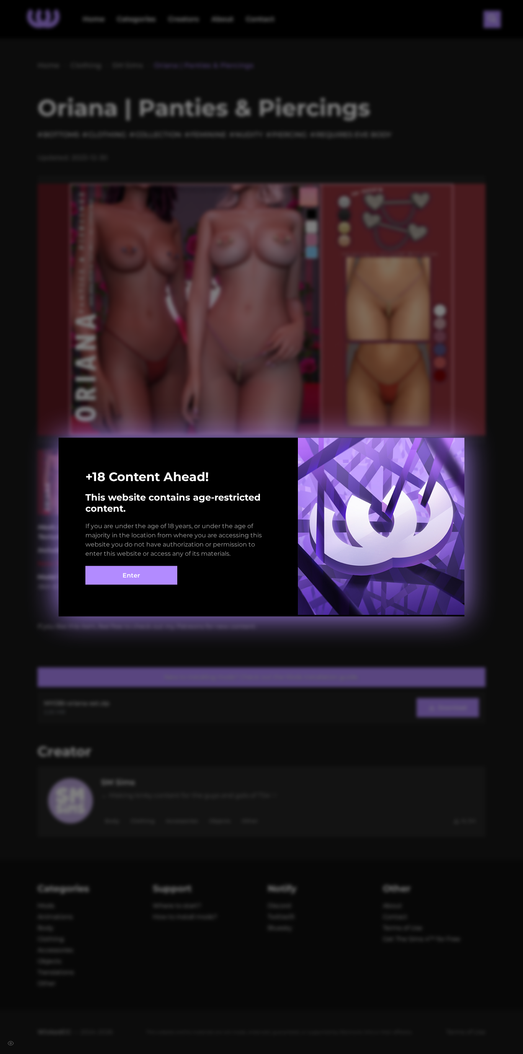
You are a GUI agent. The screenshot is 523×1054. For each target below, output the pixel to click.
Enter (131, 575)
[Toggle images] (10, 1043)
